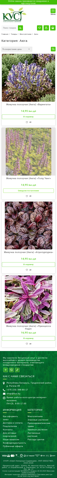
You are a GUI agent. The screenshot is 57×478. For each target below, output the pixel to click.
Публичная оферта (13, 446)
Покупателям (10, 426)
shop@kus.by (13, 393)
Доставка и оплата (13, 423)
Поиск (20, 27)
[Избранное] (27, 122)
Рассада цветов (36, 439)
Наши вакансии (11, 439)
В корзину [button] (28, 117)
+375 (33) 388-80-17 (17, 390)
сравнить (30, 122)
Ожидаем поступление (28, 191)
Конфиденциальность (14, 443)
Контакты (8, 429)
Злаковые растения (38, 420)
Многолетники (35, 416)
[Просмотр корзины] (53, 27)
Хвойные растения (38, 429)
